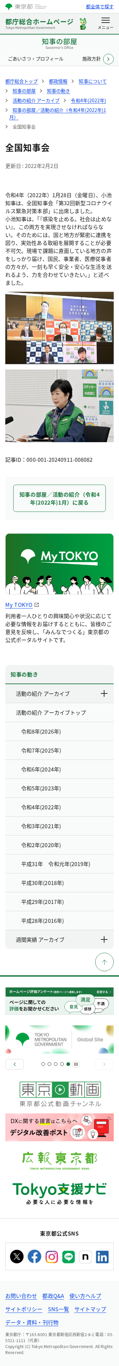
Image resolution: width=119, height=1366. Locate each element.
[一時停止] (76, 1064)
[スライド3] (56, 1064)
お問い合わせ (21, 1296)
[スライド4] (62, 1064)
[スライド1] (43, 1064)
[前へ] (14, 1064)
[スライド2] (49, 1064)
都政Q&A (53, 1296)
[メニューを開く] (106, 24)
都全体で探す (100, 6)
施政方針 (91, 58)
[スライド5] (68, 1064)
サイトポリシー (24, 1309)
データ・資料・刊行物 (32, 1322)
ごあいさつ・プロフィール (35, 58)
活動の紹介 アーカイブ (43, 693)
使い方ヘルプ (85, 1296)
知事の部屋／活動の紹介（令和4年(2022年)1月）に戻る (60, 498)
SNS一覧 (58, 1309)
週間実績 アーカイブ (40, 939)
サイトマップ (90, 1309)
